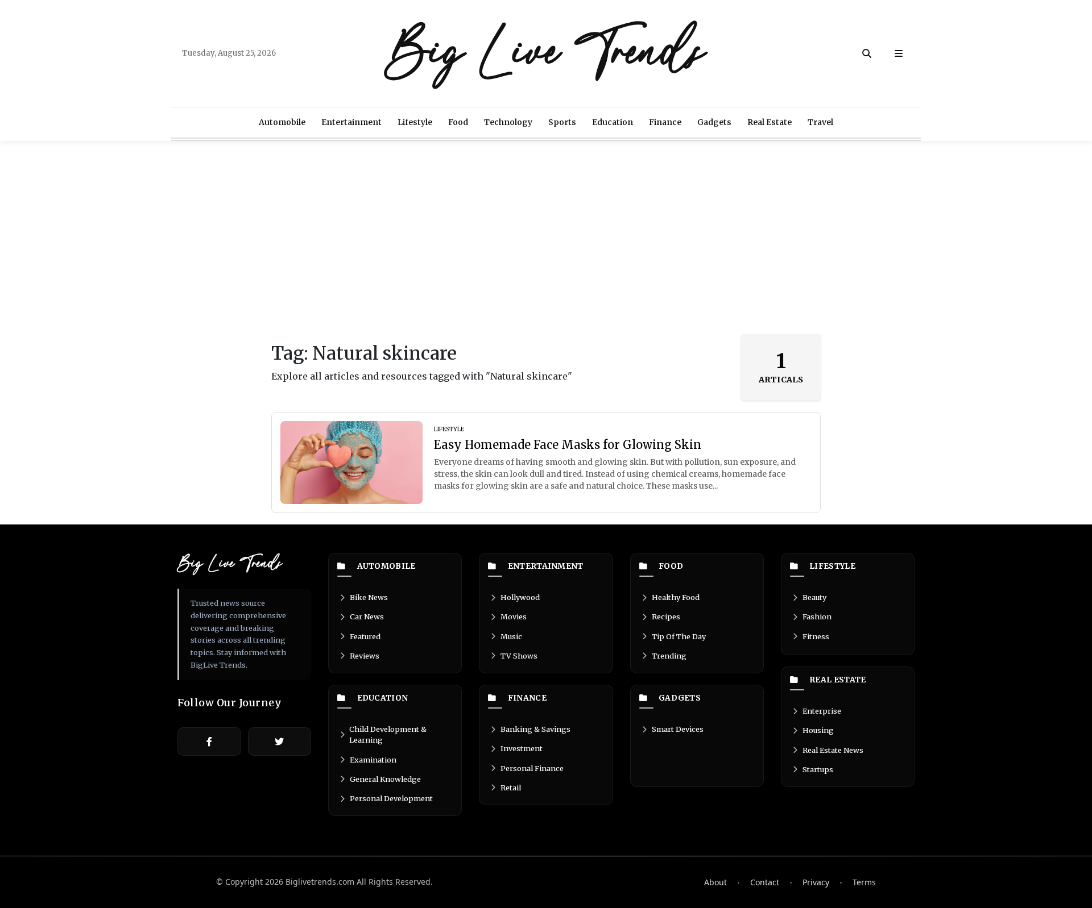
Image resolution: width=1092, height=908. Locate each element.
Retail (510, 787)
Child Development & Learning (388, 734)
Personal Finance (532, 768)
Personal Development (391, 798)
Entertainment (351, 122)
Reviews (364, 655)
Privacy (816, 882)
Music (511, 636)
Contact (764, 882)
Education (612, 122)
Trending (669, 655)
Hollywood (520, 597)
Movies (513, 616)
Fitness (816, 636)
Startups (818, 769)
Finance (665, 122)
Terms (864, 882)
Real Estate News (833, 750)
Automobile (282, 122)
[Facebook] (209, 741)
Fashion (817, 616)
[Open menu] (898, 53)
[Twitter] (280, 741)
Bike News (369, 597)
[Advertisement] (546, 237)
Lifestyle (415, 122)
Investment (521, 748)
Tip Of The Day (679, 636)
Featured (365, 636)
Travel (820, 122)
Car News (367, 616)
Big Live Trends (546, 53)
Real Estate (769, 122)
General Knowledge (385, 779)
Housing (818, 730)
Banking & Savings (535, 729)
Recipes (666, 616)
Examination (373, 759)
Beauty (814, 597)
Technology (508, 122)
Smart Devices (678, 729)
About (715, 882)
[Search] (866, 53)
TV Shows (518, 655)
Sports (562, 122)
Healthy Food (676, 597)
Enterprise (822, 710)
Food (458, 122)
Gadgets (714, 122)
